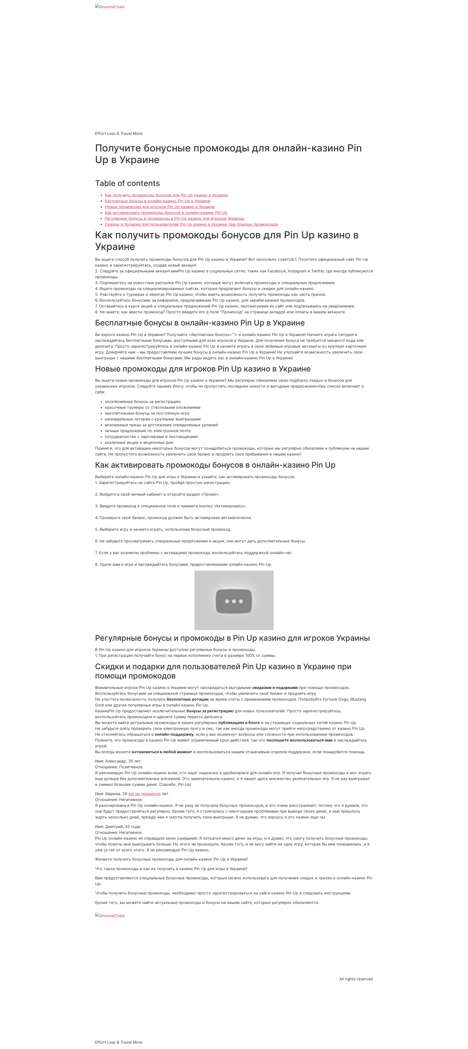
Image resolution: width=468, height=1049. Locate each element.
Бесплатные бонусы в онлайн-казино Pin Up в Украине (157, 200)
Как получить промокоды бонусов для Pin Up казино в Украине (166, 195)
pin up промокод (144, 793)
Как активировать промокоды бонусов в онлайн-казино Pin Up (166, 212)
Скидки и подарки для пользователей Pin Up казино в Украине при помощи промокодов (191, 224)
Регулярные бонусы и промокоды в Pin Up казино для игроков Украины (174, 218)
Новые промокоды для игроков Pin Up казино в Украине (160, 206)
